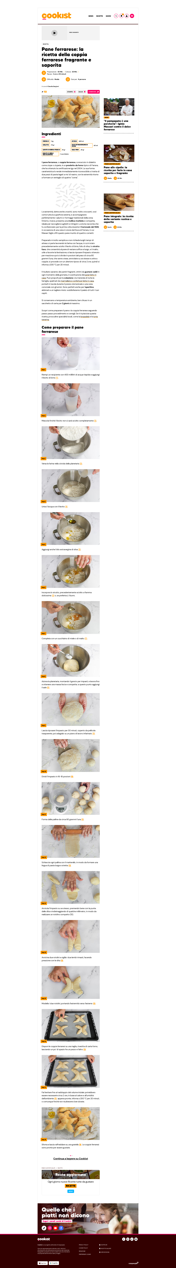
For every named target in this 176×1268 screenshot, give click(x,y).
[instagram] (49, 1228)
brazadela (85, 316)
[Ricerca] (116, 16)
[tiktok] (44, 1228)
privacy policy (83, 1245)
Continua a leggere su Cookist (70, 1158)
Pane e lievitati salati (48, 1168)
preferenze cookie (85, 1254)
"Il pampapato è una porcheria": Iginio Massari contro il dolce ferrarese (117, 125)
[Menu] (132, 16)
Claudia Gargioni (53, 86)
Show (108, 16)
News (91, 16)
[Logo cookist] (56, 16)
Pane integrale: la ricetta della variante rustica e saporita (119, 219)
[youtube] (55, 1228)
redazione (82, 1251)
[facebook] (61, 1228)
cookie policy (83, 1248)
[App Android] (54, 1263)
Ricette (99, 16)
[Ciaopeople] (133, 1263)
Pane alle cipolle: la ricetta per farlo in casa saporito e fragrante (118, 170)
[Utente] (127, 16)
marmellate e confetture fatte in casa (77, 281)
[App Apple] (43, 1263)
